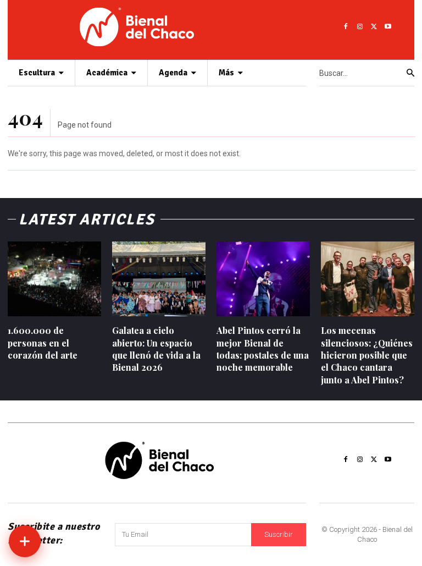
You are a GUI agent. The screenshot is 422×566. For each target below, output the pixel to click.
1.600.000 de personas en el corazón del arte (42, 343)
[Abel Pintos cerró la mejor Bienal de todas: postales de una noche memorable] (263, 278)
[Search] (410, 73)
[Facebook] (345, 27)
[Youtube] (388, 27)
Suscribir (278, 534)
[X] (374, 27)
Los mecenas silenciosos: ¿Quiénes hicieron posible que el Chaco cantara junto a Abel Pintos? (367, 355)
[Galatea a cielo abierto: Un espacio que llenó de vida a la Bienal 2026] (159, 278)
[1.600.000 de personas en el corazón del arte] (54, 278)
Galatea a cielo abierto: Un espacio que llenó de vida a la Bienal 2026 (156, 349)
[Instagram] (360, 27)
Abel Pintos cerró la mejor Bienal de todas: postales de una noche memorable (262, 349)
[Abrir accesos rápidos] (25, 541)
